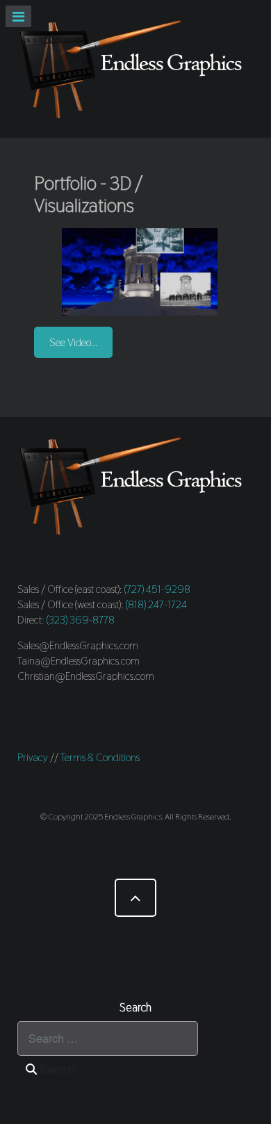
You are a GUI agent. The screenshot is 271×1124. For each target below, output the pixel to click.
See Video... (73, 342)
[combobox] (107, 1038)
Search (56, 1069)
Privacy (32, 757)
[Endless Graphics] (135, 68)
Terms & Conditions (100, 757)
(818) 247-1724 (156, 604)
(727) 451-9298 (157, 589)
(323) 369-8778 (81, 619)
